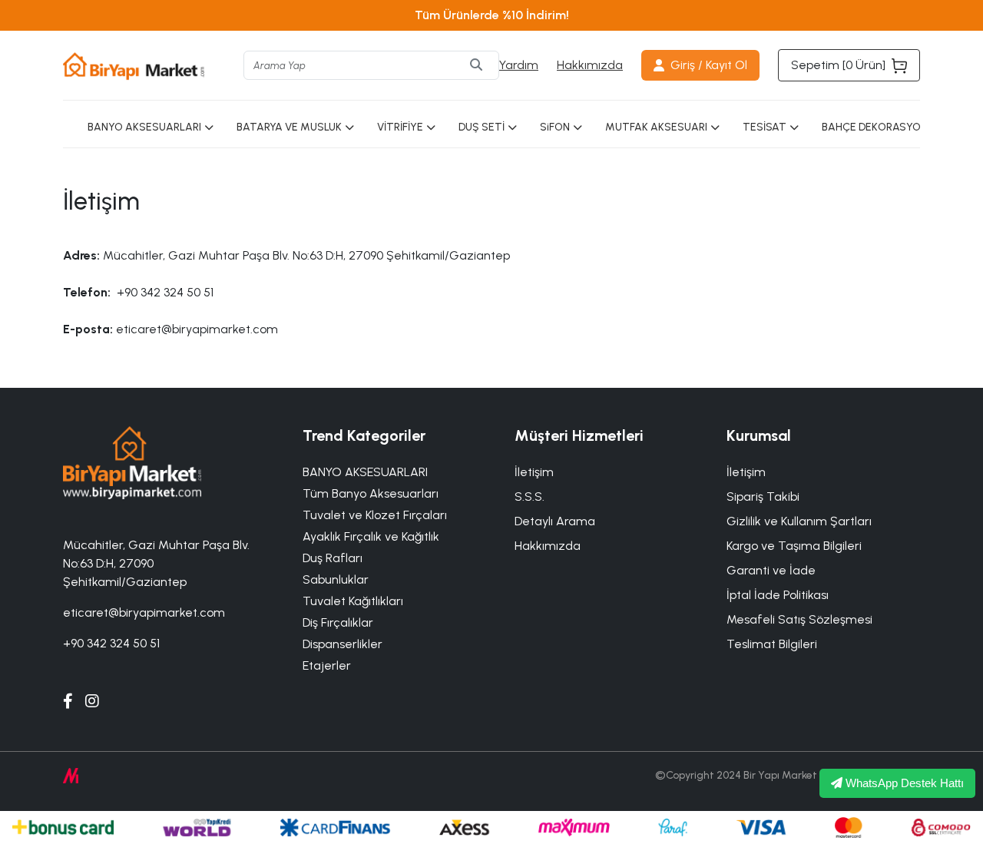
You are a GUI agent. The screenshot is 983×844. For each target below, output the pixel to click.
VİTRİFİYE (400, 127)
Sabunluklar (336, 579)
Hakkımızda (590, 65)
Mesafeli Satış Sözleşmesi (799, 619)
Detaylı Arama (555, 521)
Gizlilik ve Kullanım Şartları (799, 521)
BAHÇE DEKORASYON (875, 127)
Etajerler (327, 665)
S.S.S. (529, 496)
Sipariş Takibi (762, 496)
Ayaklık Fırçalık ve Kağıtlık (371, 536)
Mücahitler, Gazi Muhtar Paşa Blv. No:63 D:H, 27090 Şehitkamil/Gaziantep (156, 563)
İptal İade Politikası (777, 594)
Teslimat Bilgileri (771, 644)
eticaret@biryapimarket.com (144, 612)
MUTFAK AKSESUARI (656, 127)
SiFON (555, 127)
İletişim (746, 472)
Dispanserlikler (342, 644)
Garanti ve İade (771, 570)
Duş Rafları (332, 558)
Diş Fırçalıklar (338, 622)
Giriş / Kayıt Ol (708, 65)
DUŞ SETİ (481, 127)
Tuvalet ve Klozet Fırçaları (375, 515)
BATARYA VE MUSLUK (289, 127)
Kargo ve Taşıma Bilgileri (794, 545)
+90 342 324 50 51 (111, 643)
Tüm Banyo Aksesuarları (371, 493)
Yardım (518, 65)
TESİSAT (764, 127)
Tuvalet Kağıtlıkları (353, 601)
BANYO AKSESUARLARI (144, 127)
